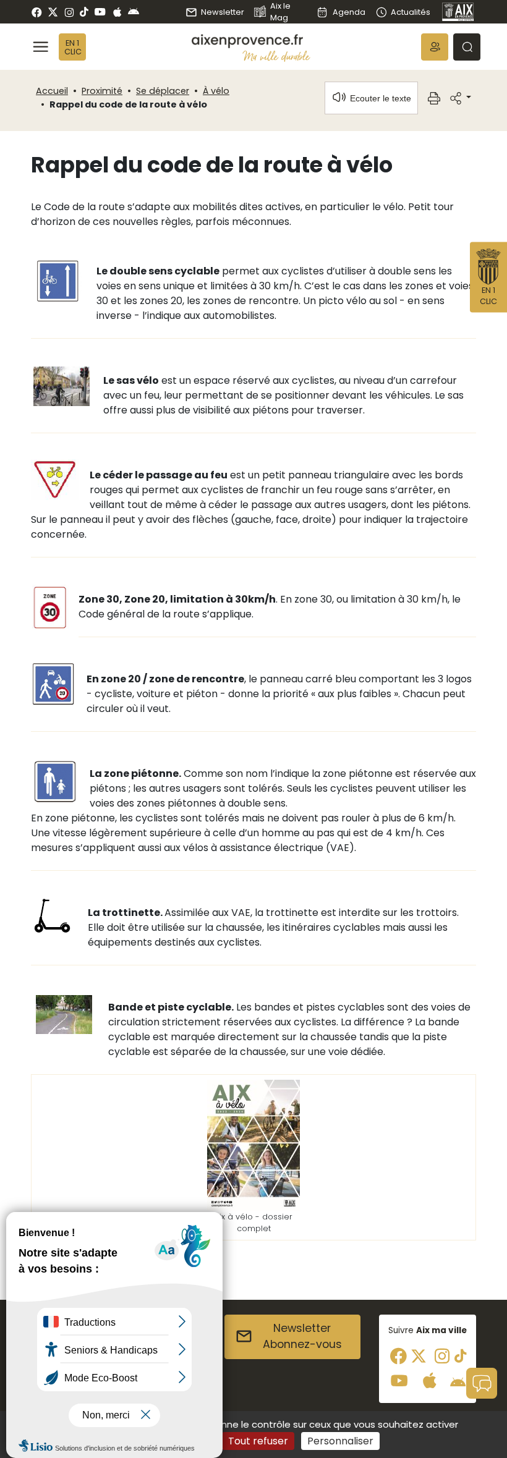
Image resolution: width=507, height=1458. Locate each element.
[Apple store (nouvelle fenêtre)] (117, 12)
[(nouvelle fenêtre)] (253, 1145)
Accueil (52, 91)
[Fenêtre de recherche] (466, 47)
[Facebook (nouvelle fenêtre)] (37, 12)
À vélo (216, 91)
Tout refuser (258, 1441)
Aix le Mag (280, 12)
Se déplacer (162, 91)
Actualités (410, 12)
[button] (434, 47)
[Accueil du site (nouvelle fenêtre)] (251, 41)
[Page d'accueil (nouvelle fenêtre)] (458, 12)
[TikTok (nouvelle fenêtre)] (84, 12)
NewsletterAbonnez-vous (302, 1336)
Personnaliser (340, 1441)
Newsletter (222, 12)
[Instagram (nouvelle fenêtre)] (69, 12)
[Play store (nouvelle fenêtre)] (133, 12)
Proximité (102, 91)
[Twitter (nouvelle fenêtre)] (53, 12)
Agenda (349, 12)
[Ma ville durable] (276, 56)
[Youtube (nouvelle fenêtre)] (99, 12)
